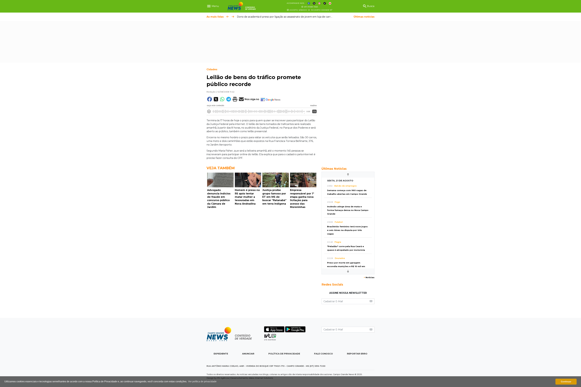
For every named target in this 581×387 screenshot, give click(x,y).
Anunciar (248, 353)
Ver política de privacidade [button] (202, 381)
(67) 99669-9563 (311, 7)
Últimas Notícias (334, 168)
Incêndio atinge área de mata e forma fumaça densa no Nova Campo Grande (347, 210)
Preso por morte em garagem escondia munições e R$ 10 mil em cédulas (346, 266)
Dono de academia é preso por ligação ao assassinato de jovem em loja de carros (285, 16)
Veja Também (221, 168)
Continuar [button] (566, 381)
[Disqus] (262, 251)
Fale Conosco (323, 353)
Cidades (212, 69)
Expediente (221, 353)
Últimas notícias (364, 16)
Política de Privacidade (284, 353)
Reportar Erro (357, 353)
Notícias (369, 277)
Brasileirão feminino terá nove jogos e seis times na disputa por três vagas (347, 230)
